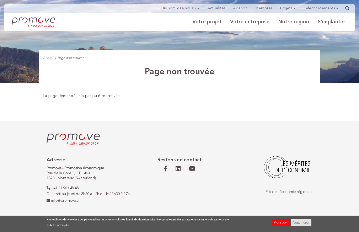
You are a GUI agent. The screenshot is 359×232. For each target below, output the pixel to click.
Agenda (240, 8)
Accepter (281, 222)
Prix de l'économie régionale (289, 192)
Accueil (48, 58)
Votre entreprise (249, 22)
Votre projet (206, 22)
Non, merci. (301, 222)
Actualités (216, 8)
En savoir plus (61, 225)
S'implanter (331, 22)
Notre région (293, 22)
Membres (263, 8)
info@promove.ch (66, 201)
